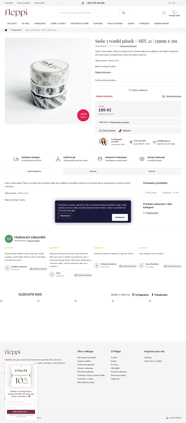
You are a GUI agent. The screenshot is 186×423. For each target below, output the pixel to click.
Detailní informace (102, 72)
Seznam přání (39, 3)
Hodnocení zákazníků (85, 364)
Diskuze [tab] (152, 171)
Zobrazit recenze (33, 241)
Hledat (123, 13)
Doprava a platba (23, 3)
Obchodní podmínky (85, 372)
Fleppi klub (115, 379)
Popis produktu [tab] (34, 171)
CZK (173, 3)
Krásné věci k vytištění (153, 361)
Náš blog (147, 357)
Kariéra (113, 361)
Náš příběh (9, 3)
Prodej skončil (152, 213)
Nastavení (65, 215)
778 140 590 (139, 141)
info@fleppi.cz (163, 141)
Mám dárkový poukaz (85, 382)
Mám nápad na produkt (86, 357)
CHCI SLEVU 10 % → (21, 412)
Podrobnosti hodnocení (128, 46)
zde (73, 210)
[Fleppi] (12, 352)
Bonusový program (118, 375)
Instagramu (142, 295)
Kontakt (114, 357)
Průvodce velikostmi (119, 372)
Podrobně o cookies (85, 379)
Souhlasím (120, 217)
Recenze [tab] (93, 171)
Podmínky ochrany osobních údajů (91, 375)
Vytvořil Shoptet (175, 418)
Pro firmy (114, 364)
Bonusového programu (120, 122)
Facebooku (161, 295)
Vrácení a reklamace (85, 368)
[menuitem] (12, 24)
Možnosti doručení (173, 96)
